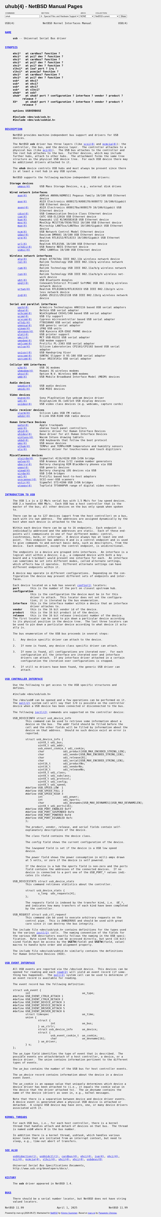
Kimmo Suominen (69, 1213)
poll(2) (24, 703)
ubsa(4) (23, 310)
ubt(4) (22, 280)
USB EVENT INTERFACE (20, 962)
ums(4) (22, 443)
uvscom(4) (25, 355)
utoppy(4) (25, 485)
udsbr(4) (24, 415)
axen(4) (23, 207)
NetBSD (54, 1213)
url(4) (22, 243)
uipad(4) (24, 470)
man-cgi (91, 1213)
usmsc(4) (24, 249)
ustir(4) (24, 482)
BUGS (8, 1192)
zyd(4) (22, 295)
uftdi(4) (24, 322)
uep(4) (22, 428)
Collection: (101, 13)
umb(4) (22, 376)
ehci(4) (86, 1156)
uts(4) (22, 449)
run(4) (22, 274)
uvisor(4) (25, 352)
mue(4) (22, 225)
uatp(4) (23, 425)
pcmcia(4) (110, 144)
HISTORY (10, 1177)
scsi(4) (89, 144)
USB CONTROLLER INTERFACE (24, 678)
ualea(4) (24, 461)
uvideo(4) (25, 404)
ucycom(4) (25, 319)
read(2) (62, 972)
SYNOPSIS (11, 47)
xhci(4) (78, 1159)
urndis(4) (25, 246)
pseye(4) (24, 397)
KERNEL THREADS (16, 1117)
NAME (8, 32)
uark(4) (23, 307)
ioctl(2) (41, 712)
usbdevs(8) (95, 1159)
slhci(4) (49, 1159)
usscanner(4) (27, 479)
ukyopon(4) (25, 331)
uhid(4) (23, 431)
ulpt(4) (23, 334)
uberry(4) (25, 464)
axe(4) (22, 201)
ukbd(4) (23, 440)
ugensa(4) (25, 325)
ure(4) (22, 237)
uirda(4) (24, 473)
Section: (46, 13)
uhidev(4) (25, 434)
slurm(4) (24, 412)
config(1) (84, 585)
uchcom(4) (25, 313)
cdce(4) (23, 213)
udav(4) (23, 234)
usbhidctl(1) (49, 1156)
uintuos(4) (25, 437)
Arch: (85, 13)
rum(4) (22, 267)
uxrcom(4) (25, 358)
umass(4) (24, 186)
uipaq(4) (24, 328)
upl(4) (22, 476)
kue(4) (22, 219)
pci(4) (47, 150)
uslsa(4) (24, 346)
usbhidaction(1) (24, 1156)
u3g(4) (22, 367)
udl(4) (22, 400)
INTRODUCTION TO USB (20, 494)
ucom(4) (23, 316)
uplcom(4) (25, 343)
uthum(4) (24, 446)
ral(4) (22, 261)
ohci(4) (112, 1156)
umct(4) (23, 337)
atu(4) (22, 258)
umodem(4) (25, 340)
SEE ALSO (11, 1150)
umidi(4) (24, 388)
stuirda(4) (25, 458)
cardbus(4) (69, 1156)
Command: (11, 13)
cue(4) (22, 216)
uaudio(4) (25, 385)
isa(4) (99, 1156)
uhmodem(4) (25, 370)
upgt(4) (23, 283)
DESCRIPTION (13, 129)
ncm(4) (22, 231)
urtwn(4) (24, 289)
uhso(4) (23, 373)
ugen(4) (23, 467)
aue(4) (22, 195)
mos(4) (22, 222)
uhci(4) (63, 1159)
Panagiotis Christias (108, 1213)
